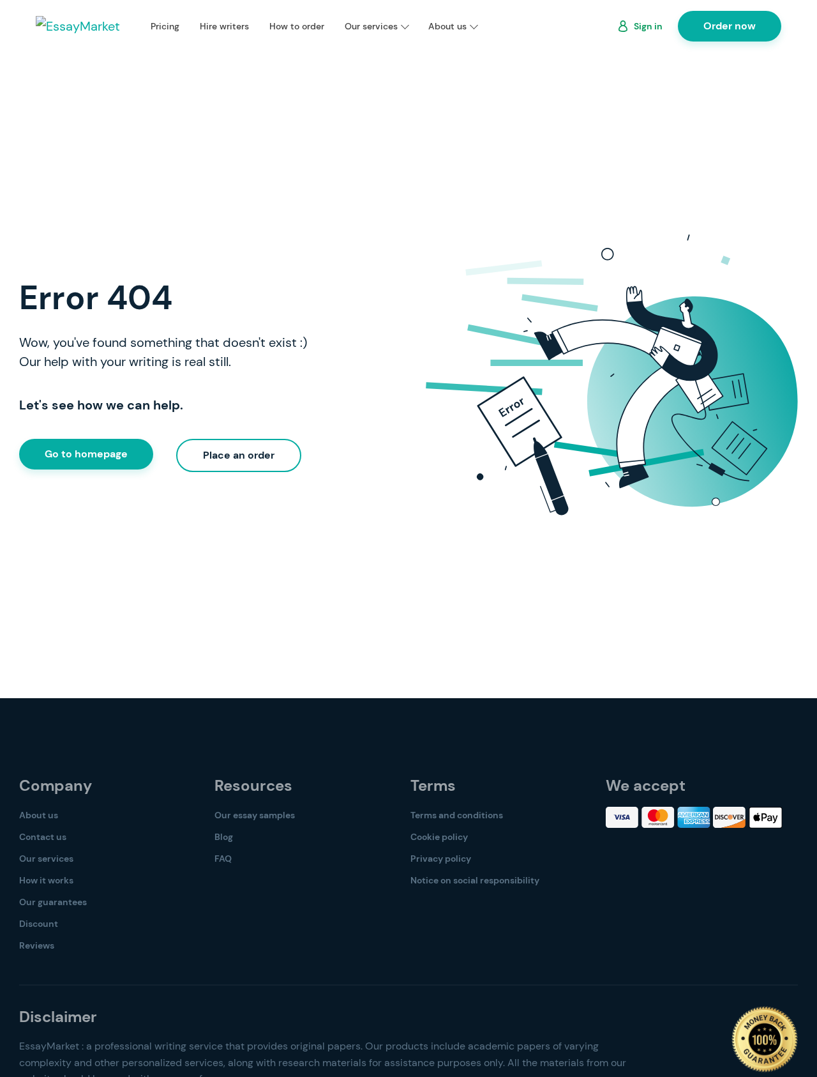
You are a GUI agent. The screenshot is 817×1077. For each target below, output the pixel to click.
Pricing (165, 26)
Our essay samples (254, 815)
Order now (729, 26)
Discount (38, 923)
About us (447, 26)
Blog (223, 837)
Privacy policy (440, 858)
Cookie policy (439, 837)
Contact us (42, 837)
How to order (296, 26)
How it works (46, 880)
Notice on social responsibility (474, 880)
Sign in (648, 26)
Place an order (238, 455)
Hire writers (224, 26)
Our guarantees (53, 902)
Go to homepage (86, 454)
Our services (371, 26)
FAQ (223, 858)
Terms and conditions (456, 815)
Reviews (36, 945)
